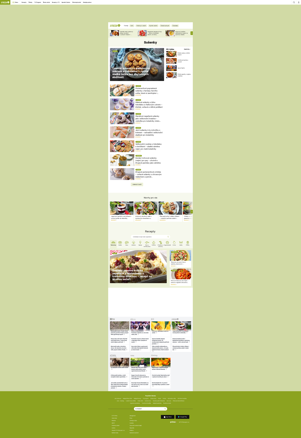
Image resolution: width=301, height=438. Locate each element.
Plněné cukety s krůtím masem (184, 54)
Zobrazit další (137, 184)
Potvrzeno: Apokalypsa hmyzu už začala (160, 331)
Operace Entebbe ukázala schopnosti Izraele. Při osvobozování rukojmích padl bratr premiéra (160, 341)
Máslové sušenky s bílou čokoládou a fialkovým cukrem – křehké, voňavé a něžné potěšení (149, 104)
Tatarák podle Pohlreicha (159, 400)
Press (131, 418)
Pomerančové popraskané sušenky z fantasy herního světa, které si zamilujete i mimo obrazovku (146, 90)
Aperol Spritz (181, 68)
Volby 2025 (140, 400)
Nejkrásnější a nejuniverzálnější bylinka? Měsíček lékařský (160, 368)
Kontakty (132, 423)
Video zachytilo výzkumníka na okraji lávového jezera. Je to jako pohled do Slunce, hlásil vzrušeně (160, 348)
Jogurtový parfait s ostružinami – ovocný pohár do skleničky (121, 217)
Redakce (132, 430)
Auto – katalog (120, 400)
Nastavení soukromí (134, 432)
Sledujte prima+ (87, 2)
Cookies (113, 428)
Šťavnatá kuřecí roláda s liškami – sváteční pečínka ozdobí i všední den (169, 217)
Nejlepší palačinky (157, 403)
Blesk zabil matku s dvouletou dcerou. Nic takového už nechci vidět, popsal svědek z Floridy (118, 348)
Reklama (114, 420)
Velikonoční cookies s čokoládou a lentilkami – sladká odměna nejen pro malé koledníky (148, 146)
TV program (146, 398)
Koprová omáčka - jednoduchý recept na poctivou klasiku (182, 33)
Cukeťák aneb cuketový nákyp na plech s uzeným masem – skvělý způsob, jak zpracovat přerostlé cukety (126, 35)
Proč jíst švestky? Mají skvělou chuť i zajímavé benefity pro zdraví (161, 376)
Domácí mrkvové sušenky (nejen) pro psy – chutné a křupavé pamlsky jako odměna (148, 160)
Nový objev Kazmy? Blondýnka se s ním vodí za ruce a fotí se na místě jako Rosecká (140, 384)
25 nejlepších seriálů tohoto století (119, 367)
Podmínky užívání (115, 425)
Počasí (164, 398)
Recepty (24, 2)
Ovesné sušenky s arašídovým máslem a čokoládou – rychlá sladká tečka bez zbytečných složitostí (131, 73)
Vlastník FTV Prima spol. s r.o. (118, 430)
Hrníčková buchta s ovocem (183, 61)
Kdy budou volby (172, 398)
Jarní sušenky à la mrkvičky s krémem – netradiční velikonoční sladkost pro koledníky (149, 132)
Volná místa (114, 418)
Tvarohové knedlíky (146, 403)
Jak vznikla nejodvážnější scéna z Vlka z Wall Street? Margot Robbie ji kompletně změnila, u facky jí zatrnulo (119, 385)
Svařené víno (148, 400)
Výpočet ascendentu (135, 403)
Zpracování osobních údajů (136, 425)
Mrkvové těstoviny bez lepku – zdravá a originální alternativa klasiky (179, 282)
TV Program (37, 2)
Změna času (153, 398)
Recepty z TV (56, 2)
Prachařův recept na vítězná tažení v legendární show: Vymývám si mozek (140, 340)
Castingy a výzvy (133, 420)
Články (30, 2)
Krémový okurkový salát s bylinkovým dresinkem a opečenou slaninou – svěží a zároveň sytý (144, 217)
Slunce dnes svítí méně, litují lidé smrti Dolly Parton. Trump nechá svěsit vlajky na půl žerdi (119, 340)
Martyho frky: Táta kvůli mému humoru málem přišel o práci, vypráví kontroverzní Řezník (138, 369)
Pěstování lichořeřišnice (178, 400)
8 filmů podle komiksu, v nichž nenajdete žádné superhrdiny (118, 376)
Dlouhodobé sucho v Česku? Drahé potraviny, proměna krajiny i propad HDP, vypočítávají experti (119, 332)
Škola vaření (46, 2)
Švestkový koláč (167, 403)
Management (133, 415)
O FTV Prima (114, 415)
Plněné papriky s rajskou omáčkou (184, 75)
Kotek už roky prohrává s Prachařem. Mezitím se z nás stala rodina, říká (139, 332)
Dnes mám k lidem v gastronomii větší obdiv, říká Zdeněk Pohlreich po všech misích (139, 348)
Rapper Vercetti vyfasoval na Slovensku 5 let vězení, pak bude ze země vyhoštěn (140, 377)
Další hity (187, 49)
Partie (159, 398)
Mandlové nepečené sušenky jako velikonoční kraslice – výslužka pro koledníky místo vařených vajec (147, 118)
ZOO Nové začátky (182, 398)
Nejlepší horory (137, 398)
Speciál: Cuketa (66, 2)
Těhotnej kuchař (76, 2)
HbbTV (113, 423)
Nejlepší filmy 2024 (127, 398)
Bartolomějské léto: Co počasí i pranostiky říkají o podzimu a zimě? (160, 383)
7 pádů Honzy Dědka (131, 400)
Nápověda (132, 428)
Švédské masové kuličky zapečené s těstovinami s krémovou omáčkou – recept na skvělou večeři (132, 275)
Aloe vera (169, 400)
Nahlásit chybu (115, 432)
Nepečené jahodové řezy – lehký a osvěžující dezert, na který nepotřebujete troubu (155, 34)
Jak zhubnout (117, 398)
